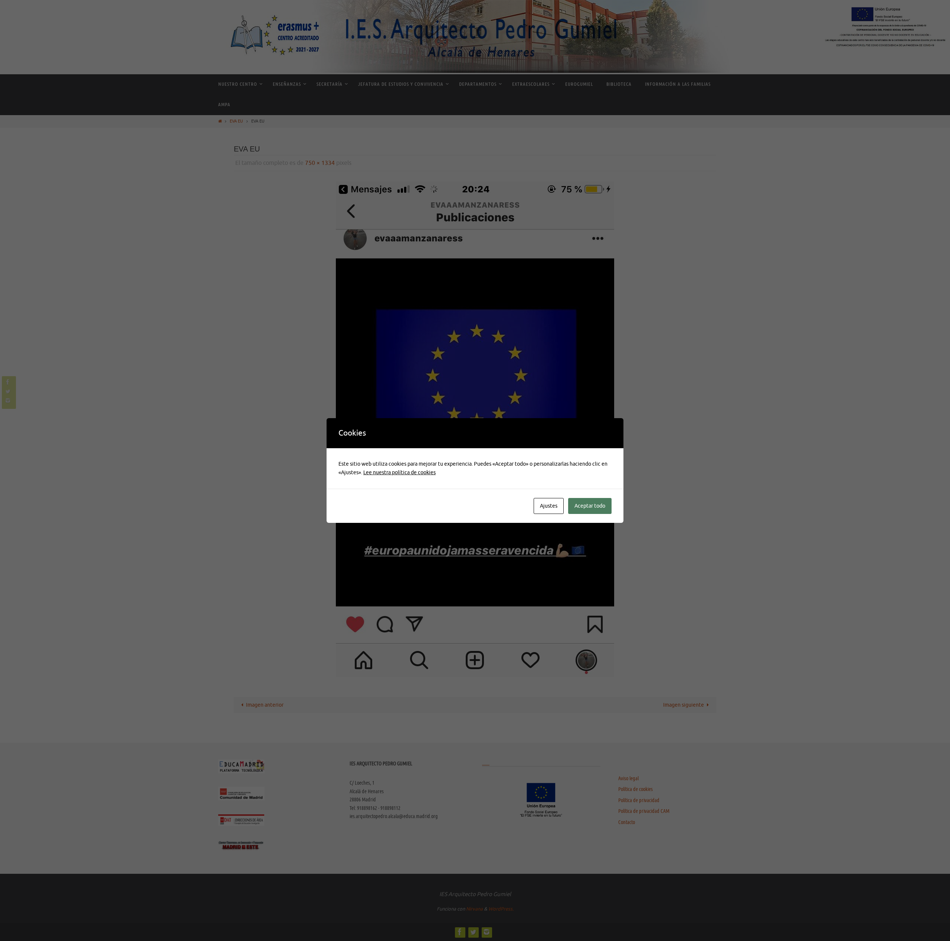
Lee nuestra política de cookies (399, 472)
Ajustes (548, 506)
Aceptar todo (589, 506)
